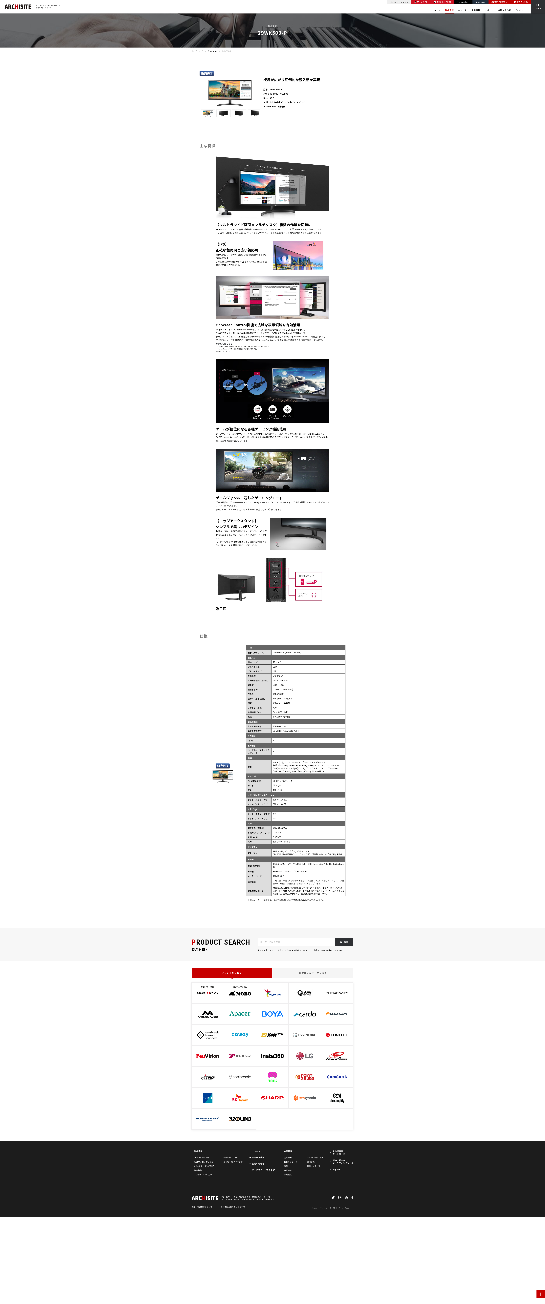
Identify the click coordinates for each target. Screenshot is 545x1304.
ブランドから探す (232, 972)
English (520, 10)
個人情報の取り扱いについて (233, 1207)
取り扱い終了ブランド (233, 1161)
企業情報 (475, 10)
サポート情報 (258, 1157)
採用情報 (311, 1161)
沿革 (286, 1166)
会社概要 (288, 1157)
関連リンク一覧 (313, 1166)
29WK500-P (278, 876)
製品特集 (198, 1170)
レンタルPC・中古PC (203, 1174)
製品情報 (449, 10)
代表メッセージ (291, 1161)
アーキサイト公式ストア (263, 1170)
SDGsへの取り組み (315, 1157)
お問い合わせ (504, 10)
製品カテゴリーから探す (313, 972)
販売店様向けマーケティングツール (343, 1162)
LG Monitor (212, 51)
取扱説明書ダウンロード (339, 1152)
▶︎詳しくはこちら (224, 343)
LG (202, 51)
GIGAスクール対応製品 (204, 1166)
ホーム (437, 10)
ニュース (462, 10)
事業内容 (288, 1170)
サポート (489, 10)
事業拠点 (288, 1174)
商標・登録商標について (202, 1207)
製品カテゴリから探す (203, 1161)
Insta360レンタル (231, 1157)
